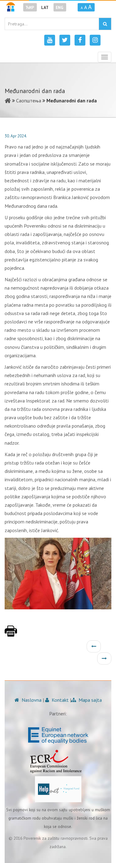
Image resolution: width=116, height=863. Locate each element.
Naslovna (30, 700)
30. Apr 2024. (16, 136)
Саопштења (28, 100)
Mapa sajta (89, 700)
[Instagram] (95, 40)
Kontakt (59, 700)
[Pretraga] (105, 24)
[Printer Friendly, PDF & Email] (11, 634)
